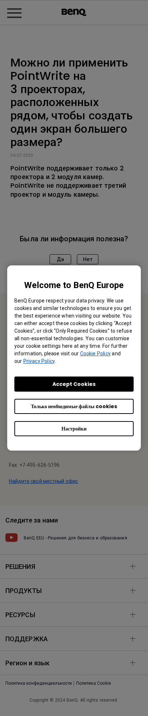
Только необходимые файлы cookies (74, 406)
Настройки (74, 428)
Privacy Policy (39, 361)
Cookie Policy (95, 353)
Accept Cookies (74, 384)
